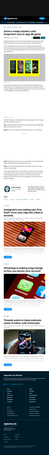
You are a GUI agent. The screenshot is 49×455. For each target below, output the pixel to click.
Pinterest (17, 384)
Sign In (42, 18)
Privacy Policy (17, 434)
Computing (6, 199)
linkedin (14, 190)
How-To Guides (32, 399)
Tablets (30, 389)
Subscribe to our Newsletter (34, 407)
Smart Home (9, 397)
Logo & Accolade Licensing (12, 415)
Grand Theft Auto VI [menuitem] (11, 22)
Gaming (8, 393)
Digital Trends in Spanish (34, 413)
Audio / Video (10, 395)
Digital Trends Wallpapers (34, 411)
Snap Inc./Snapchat (7, 82)
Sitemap (16, 439)
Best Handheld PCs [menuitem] (40, 22)
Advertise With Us (10, 411)
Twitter (9, 384)
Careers (5, 434)
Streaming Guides (33, 395)
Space (30, 393)
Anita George (7, 37)
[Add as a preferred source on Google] (36, 38)
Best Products (32, 397)
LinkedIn (19, 384)
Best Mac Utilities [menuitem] (31, 22)
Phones (8, 389)
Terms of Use (6, 441)
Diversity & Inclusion (7, 439)
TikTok (14, 384)
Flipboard (22, 384)
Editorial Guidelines (10, 413)
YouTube (12, 384)
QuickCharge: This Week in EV (22, 199)
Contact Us (9, 409)
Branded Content (32, 409)
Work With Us (6, 436)
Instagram (7, 384)
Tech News (38, 199)
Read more (7, 257)
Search (46, 18)
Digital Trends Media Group (11, 446)
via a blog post (35, 46)
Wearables (31, 391)
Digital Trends (8, 20)
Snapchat (6, 41)
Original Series (32, 401)
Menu (2, 18)
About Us (9, 407)
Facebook (4, 384)
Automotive (9, 401)
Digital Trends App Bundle (34, 415)
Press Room (17, 436)
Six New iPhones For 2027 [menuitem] (21, 22)
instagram (11, 190)
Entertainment (10, 399)
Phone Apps (12, 199)
